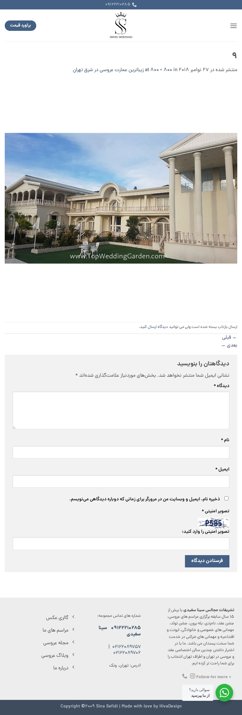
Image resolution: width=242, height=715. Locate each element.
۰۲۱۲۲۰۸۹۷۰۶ (127, 653)
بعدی (229, 345)
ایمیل (222, 469)
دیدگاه (221, 386)
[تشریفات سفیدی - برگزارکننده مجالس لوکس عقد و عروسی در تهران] (121, 25)
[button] (233, 25)
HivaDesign (170, 706)
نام (225, 440)
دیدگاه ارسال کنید (154, 327)
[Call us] (184, 676)
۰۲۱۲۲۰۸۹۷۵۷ (126, 647)
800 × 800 (161, 70)
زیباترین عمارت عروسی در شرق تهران (108, 70)
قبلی (229, 337)
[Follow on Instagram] (192, 676)
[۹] (121, 198)
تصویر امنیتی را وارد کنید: (205, 531)
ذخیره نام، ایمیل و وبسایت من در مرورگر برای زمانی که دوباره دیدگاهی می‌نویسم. (144, 499)
